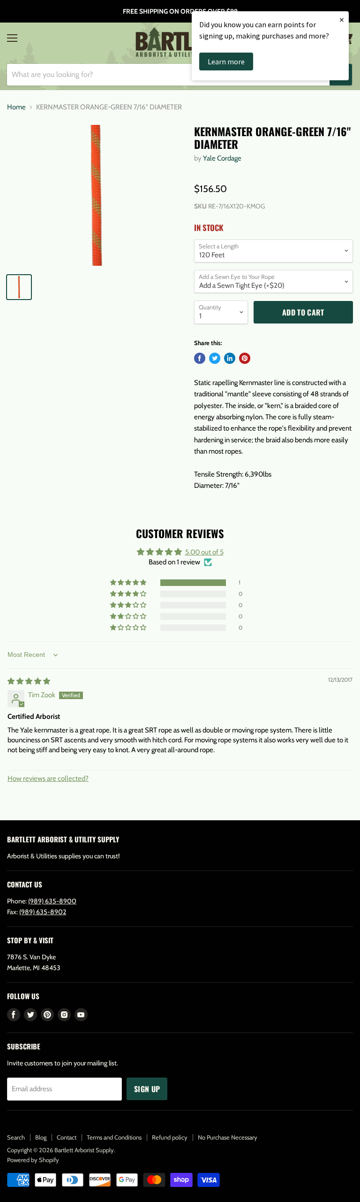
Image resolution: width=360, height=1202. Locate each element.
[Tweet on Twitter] (214, 358)
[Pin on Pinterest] (244, 358)
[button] (129, 582)
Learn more (226, 61)
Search (16, 1137)
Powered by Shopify (33, 1159)
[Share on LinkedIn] (229, 358)
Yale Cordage (222, 158)
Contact (66, 1137)
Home (16, 107)
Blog (40, 1137)
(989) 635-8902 (42, 912)
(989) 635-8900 (52, 901)
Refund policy (170, 1137)
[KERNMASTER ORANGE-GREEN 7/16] (96, 195)
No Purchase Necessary (227, 1137)
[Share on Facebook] (199, 358)
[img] (29, 681)
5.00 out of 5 (204, 552)
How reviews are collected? (48, 778)
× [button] (341, 19)
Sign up (147, 1088)
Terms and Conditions (114, 1137)
